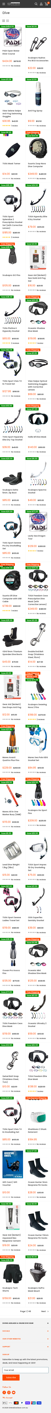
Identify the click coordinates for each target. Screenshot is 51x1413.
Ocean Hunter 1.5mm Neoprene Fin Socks (38, 1236)
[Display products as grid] (3, 21)
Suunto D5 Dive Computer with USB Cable (12, 598)
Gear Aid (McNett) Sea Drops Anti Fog (11, 705)
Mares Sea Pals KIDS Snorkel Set (38, 759)
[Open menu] (3, 4)
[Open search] (36, 4)
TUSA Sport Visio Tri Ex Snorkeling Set (12, 1130)
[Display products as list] (8, 21)
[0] (46, 3)
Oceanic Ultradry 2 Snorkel (37, 1025)
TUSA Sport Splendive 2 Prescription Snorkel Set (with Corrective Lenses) (12, 222)
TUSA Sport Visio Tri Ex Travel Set (12, 382)
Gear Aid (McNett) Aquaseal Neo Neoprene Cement (11, 1238)
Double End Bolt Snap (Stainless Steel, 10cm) (36, 654)
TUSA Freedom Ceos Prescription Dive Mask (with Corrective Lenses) (38, 600)
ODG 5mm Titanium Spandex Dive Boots (12, 653)
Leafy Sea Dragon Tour (36, 537)
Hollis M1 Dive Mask (37, 437)
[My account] (41, 4)
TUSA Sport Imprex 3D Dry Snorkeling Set (37, 867)
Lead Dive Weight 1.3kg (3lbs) (11, 866)
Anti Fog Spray (35, 110)
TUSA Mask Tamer (11, 163)
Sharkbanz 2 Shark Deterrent (37, 1130)
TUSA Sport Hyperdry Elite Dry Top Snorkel (12, 438)
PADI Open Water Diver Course (10, 52)
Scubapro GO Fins (11, 275)
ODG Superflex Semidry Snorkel (36, 919)
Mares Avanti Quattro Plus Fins (10, 759)
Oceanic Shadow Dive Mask (36, 329)
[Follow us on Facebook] (4, 1392)
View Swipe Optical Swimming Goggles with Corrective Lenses (37, 385)
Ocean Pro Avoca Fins (11, 972)
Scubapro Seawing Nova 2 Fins (37, 706)
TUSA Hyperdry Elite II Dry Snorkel (37, 218)
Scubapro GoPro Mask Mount (36, 1289)
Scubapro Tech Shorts (10, 1289)
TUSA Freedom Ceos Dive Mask (12, 1025)
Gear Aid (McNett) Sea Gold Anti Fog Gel (37, 278)
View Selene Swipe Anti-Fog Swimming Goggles (12, 113)
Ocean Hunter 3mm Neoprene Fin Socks (37, 1183)
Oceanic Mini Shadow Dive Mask (37, 972)
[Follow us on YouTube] (13, 1392)
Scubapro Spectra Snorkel (37, 491)
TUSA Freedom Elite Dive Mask (37, 1077)
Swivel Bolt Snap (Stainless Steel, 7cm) (10, 1079)
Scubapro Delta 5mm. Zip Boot (10, 491)
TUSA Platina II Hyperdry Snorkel (10, 329)
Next (43, 1311)
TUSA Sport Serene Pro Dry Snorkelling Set (11, 546)
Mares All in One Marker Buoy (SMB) (11, 813)
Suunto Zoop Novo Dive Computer (37, 165)
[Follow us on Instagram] (9, 1392)
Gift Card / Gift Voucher (9, 1183)
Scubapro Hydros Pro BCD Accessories (38, 59)
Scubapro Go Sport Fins (37, 811)
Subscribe (11, 1377)
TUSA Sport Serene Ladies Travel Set (11, 919)
